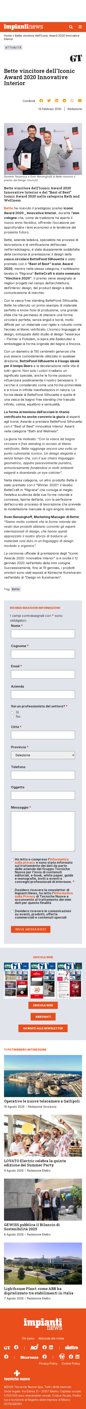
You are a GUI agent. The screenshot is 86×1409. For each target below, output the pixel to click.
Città (16, 726)
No (18, 716)
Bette (16, 589)
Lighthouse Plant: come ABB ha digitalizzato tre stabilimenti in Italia (38, 1290)
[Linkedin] (51, 1347)
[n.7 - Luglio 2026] (16, 981)
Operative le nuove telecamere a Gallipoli (42, 1101)
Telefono (18, 767)
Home (8, 35)
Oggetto (17, 787)
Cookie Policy (71, 1363)
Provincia (20, 747)
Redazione (75, 109)
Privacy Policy (48, 1363)
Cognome (20, 646)
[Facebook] (16, 1347)
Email (16, 666)
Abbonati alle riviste (51, 1338)
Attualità (13, 47)
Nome (17, 625)
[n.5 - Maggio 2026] (69, 981)
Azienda (17, 686)
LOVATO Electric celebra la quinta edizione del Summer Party (35, 1163)
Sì (17, 712)
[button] (71, 27)
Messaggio (21, 807)
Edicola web (43, 1005)
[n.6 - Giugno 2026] (43, 981)
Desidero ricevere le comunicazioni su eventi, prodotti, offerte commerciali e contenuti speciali (43, 914)
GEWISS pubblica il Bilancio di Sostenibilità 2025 (32, 1226)
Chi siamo (28, 1338)
